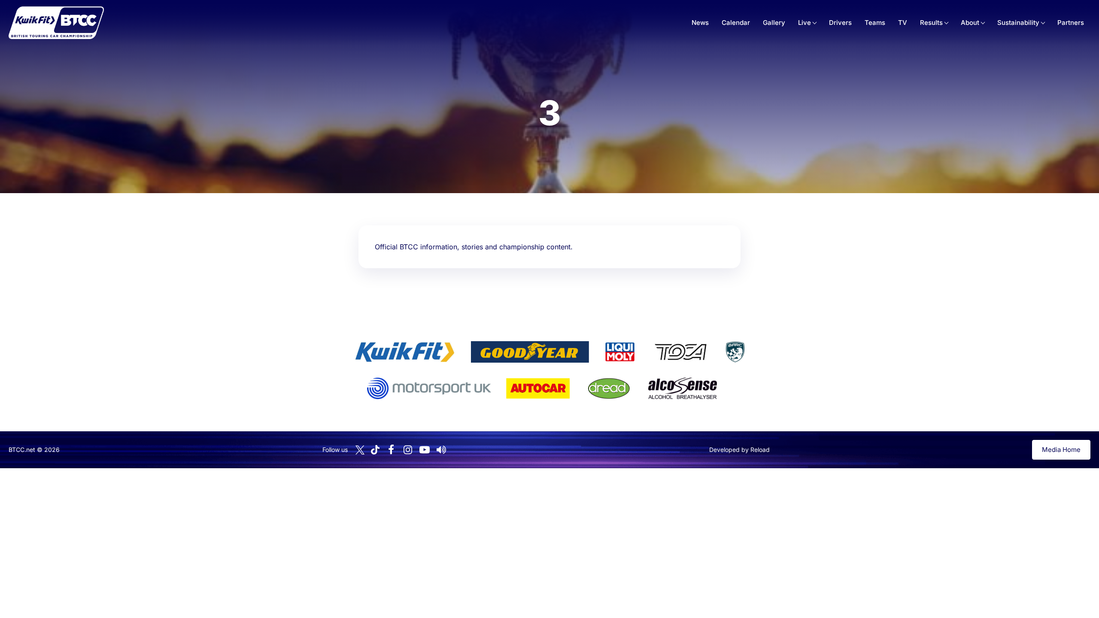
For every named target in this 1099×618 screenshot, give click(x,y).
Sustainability (1018, 22)
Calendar (736, 22)
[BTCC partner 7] (538, 388)
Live (804, 22)
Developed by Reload (739, 449)
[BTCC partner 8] (609, 388)
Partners (1070, 22)
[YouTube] (424, 450)
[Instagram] (408, 450)
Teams (875, 22)
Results (931, 22)
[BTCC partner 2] (530, 352)
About (970, 22)
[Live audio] (441, 450)
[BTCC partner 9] (682, 388)
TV (902, 22)
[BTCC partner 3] (620, 352)
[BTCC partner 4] (680, 352)
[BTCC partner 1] (404, 352)
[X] (359, 449)
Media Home (1061, 449)
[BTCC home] (56, 22)
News (700, 22)
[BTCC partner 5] (735, 352)
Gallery (774, 22)
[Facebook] (391, 450)
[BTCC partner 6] (429, 388)
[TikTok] (375, 450)
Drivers (840, 22)
